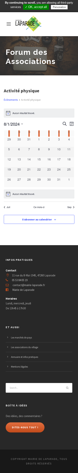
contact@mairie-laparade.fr (29, 285)
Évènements (11, 99)
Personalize (59, 7)
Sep (69, 207)
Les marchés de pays (21, 337)
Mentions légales (19, 366)
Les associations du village (24, 347)
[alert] (39, 194)
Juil (8, 207)
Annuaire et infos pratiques (24, 357)
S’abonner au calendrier (37, 219)
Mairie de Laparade (23, 290)
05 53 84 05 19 (19, 280)
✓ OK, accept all (36, 7)
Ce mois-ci (39, 207)
